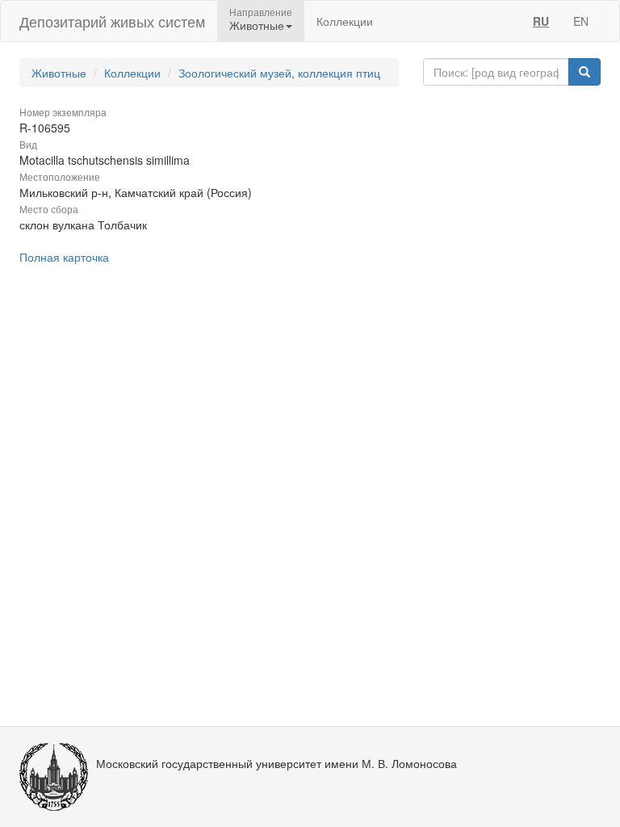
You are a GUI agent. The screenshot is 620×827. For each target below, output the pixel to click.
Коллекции (344, 21)
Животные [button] (256, 25)
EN (581, 21)
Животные (58, 73)
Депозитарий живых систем (112, 20)
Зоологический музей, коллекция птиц (279, 73)
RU (541, 21)
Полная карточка (64, 257)
